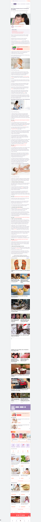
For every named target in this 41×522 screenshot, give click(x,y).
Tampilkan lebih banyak (20, 509)
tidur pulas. (25, 125)
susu (24, 92)
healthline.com (19, 208)
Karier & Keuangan (13, 494)
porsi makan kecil (18, 248)
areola (22, 187)
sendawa (25, 143)
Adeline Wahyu (19, 26)
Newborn (19, 428)
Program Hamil (23, 494)
